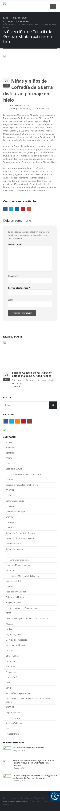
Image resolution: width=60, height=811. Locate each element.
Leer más (16, 386)
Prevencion (15, 718)
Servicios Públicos (14, 723)
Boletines (10, 447)
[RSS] (35, 6)
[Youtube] (40, 6)
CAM (8, 463)
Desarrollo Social (13, 543)
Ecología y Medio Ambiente (18, 565)
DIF (8, 108)
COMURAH (11, 506)
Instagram (29, 421)
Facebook (5, 209)
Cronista (9, 517)
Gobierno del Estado (15, 597)
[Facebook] (24, 6)
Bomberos (10, 452)
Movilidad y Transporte (16, 640)
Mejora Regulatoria (14, 634)
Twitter (11, 209)
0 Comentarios (42, 108)
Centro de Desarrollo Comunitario (25, 474)
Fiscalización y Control (16, 591)
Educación (10, 570)
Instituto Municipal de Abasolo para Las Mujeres (27, 618)
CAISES (9, 458)
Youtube (23, 421)
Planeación (11, 666)
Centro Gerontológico (20, 560)
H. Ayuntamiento (13, 602)
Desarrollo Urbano (14, 549)
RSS (17, 421)
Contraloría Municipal (15, 511)
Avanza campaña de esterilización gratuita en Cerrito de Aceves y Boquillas (35, 776)
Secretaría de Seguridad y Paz (19, 693)
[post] (7, 750)
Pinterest (23, 209)
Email (29, 209)
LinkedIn (17, 209)
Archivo (9, 442)
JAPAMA (9, 624)
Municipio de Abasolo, (20, 108)
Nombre (13, 276)
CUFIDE (9, 527)
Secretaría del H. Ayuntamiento (24, 608)
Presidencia (11, 672)
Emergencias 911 (13, 581)
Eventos (9, 586)
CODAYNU (10, 490)
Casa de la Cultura (14, 468)
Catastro (9, 479)
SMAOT (9, 728)
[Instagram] (45, 6)
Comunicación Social (19, 105)
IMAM (8, 613)
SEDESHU (10, 707)
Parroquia (10, 661)
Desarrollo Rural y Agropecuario (20, 538)
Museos (9, 650)
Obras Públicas (12, 655)
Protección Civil (13, 677)
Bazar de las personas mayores (28, 747)
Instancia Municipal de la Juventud (25, 576)
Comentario (15, 244)
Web (10, 299)
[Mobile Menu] (53, 6)
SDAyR (8, 688)
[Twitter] (29, 6)
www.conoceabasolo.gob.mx (15, 801)
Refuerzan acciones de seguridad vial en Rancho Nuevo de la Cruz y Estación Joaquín (33, 763)
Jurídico (9, 629)
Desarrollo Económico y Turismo (20, 533)
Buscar (7, 397)
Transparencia (12, 734)
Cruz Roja (10, 522)
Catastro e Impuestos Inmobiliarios (22, 485)
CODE (8, 495)
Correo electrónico (19, 287)
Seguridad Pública (14, 712)
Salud (8, 682)
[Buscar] (53, 405)
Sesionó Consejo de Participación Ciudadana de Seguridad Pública (32, 374)
